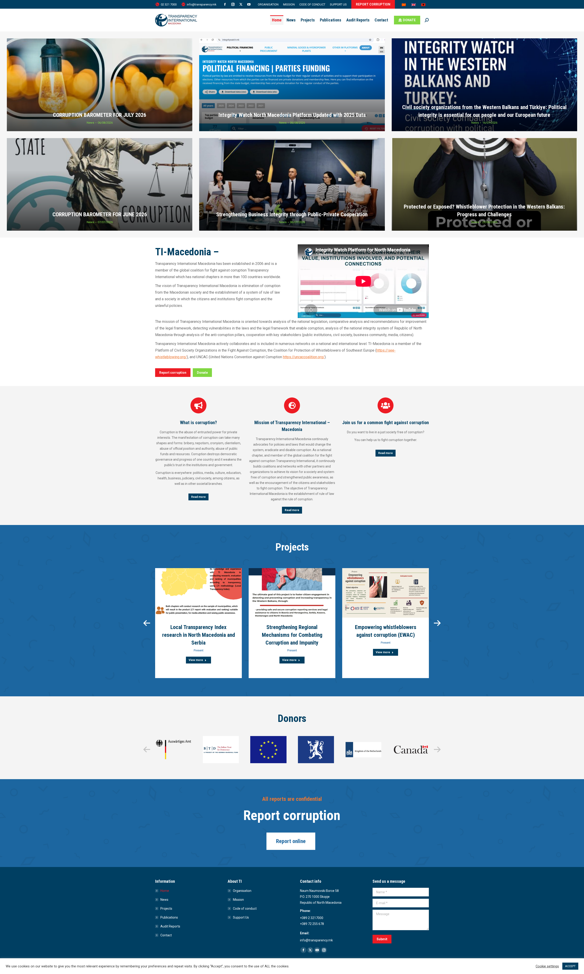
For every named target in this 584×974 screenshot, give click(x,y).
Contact (166, 935)
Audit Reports (170, 926)
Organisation (242, 891)
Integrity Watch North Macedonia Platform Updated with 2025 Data (292, 115)
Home (164, 891)
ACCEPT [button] (570, 966)
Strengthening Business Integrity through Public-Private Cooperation (292, 214)
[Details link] (198, 593)
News (90, 122)
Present (198, 650)
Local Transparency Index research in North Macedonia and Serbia (198, 635)
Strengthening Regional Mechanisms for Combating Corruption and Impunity (292, 635)
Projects (166, 908)
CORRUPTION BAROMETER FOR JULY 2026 (99, 115)
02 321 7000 (169, 4)
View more (196, 660)
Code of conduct (245, 908)
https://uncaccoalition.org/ (304, 357)
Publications (169, 917)
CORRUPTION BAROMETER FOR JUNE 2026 (99, 214)
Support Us (241, 917)
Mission (238, 899)
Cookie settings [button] (547, 966)
